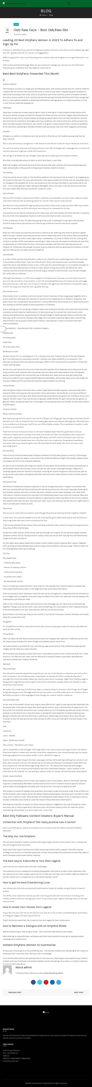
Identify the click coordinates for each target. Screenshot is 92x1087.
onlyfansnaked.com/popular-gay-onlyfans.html (43, 118)
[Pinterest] (46, 982)
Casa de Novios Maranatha (41, 1083)
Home (44, 15)
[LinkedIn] (52, 982)
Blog (51, 15)
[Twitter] (39, 982)
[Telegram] (58, 982)
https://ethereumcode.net (34, 973)
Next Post (79, 992)
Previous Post (14, 992)
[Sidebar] (3, 329)
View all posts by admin (54, 973)
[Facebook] (33, 982)
